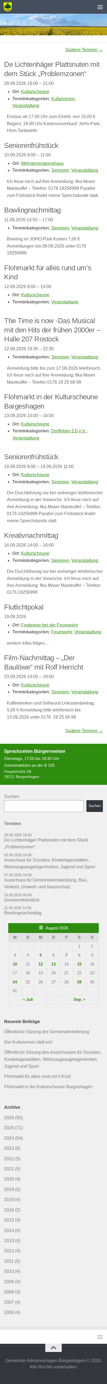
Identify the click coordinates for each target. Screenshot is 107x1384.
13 (53, 964)
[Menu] (100, 7)
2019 (9, 1189)
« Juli (28, 999)
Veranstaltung (25, 105)
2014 (9, 1230)
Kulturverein (63, 98)
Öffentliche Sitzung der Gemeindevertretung (46, 1031)
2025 (9, 1127)
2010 (9, 1271)
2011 (9, 1261)
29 (79, 982)
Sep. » (79, 999)
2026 (9, 1117)
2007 (9, 1302)
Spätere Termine (84, 49)
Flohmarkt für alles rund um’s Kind (37, 1076)
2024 (9, 1138)
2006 (9, 1312)
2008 (9, 1292)
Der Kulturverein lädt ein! (28, 1042)
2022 (9, 1158)
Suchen (11, 796)
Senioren (60, 170)
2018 (9, 1199)
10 (15, 964)
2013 (9, 1240)
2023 (9, 1148)
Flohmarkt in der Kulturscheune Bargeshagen (48, 1086)
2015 (9, 1220)
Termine (12, 823)
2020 (9, 1179)
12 (40, 964)
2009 (9, 1281)
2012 (9, 1250)
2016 (9, 1210)
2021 (9, 1169)
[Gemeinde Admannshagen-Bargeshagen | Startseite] (9, 7)
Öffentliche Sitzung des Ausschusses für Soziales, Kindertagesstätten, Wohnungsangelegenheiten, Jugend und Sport (52, 1059)
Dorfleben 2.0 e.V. (68, 431)
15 (79, 964)
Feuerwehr (61, 632)
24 (15, 982)
